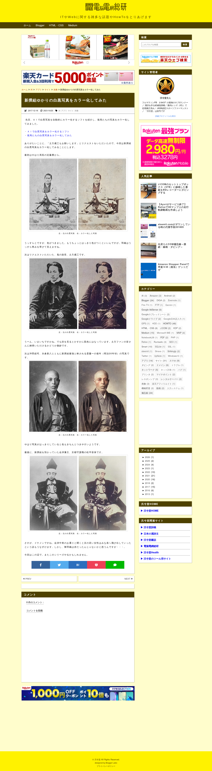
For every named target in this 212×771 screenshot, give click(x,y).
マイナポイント (165, 374)
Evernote (174, 300)
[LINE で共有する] (115, 565)
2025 (148, 460)
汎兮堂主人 (165, 97)
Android (169, 295)
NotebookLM (149, 337)
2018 (148, 483)
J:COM (165, 328)
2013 (148, 494)
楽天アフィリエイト (163, 383)
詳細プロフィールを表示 (165, 116)
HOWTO (169, 323)
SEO (172, 341)
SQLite (159, 346)
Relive (146, 341)
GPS (145, 323)
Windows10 (175, 355)
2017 (148, 486)
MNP (180, 332)
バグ (181, 369)
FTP (158, 304)
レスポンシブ (149, 379)
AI (59, 110)
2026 (148, 457)
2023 (148, 468)
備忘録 (147, 392)
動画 (160, 388)
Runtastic (160, 341)
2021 (148, 475)
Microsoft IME (165, 332)
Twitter (146, 355)
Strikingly (173, 351)
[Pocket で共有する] (96, 565)
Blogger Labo (111, 762)
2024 (148, 464)
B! (77, 565)
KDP (176, 328)
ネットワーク (149, 369)
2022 (148, 472)
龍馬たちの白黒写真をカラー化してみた (49, 135)
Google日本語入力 (174, 318)
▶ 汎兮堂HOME (150, 510)
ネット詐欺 (167, 369)
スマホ (174, 360)
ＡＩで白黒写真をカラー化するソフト (48, 131)
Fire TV (147, 304)
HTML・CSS (56, 25)
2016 (148, 490)
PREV (28, 579)
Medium (72, 25)
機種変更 (147, 388)
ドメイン (162, 365)
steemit (146, 351)
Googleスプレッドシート (155, 314)
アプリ (64, 110)
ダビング (147, 365)
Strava (159, 351)
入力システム (175, 388)
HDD (156, 323)
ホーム (27, 25)
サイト (71, 110)
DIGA (161, 300)
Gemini (170, 304)
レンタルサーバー (171, 379)
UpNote (159, 355)
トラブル (177, 365)
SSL (171, 346)
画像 (76, 110)
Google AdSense (151, 309)
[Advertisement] (77, 723)
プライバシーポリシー (106, 766)
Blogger (40, 25)
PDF (163, 337)
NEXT (127, 579)
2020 (148, 479)
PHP (174, 337)
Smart (146, 346)
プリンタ (147, 374)
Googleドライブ (151, 318)
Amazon (155, 295)
